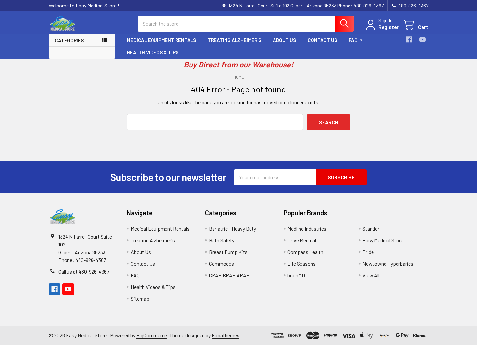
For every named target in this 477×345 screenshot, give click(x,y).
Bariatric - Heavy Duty (232, 228)
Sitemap (140, 298)
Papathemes (225, 335)
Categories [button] (69, 40)
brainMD (296, 275)
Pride (368, 252)
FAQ (353, 40)
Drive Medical (301, 240)
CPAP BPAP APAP (229, 275)
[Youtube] (422, 39)
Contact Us (322, 40)
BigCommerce (151, 335)
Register (388, 27)
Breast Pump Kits (228, 252)
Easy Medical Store (382, 240)
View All (370, 275)
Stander (370, 228)
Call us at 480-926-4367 (83, 271)
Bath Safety (221, 240)
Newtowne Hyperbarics (387, 263)
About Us (284, 40)
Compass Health (305, 252)
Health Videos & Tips (152, 52)
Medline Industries (306, 228)
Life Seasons (301, 263)
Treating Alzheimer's (234, 40)
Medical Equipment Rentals (161, 40)
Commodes (221, 263)
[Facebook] (409, 39)
